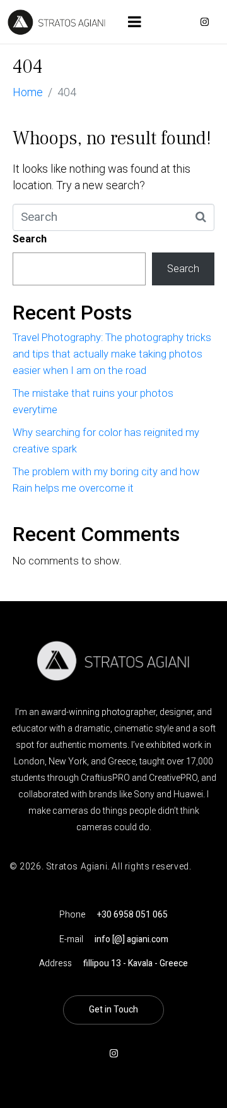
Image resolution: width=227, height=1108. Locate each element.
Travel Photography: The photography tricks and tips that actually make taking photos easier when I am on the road (112, 354)
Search (30, 239)
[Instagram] (204, 22)
